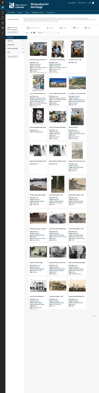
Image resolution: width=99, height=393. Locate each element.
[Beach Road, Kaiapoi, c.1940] (57, 184)
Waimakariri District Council (40, 99)
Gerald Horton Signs (39, 101)
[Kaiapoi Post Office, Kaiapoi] (38, 251)
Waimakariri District (37, 12)
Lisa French (56, 131)
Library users (37, 65)
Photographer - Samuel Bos (41, 98)
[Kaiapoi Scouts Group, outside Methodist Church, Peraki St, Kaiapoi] (38, 218)
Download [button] (50, 28)
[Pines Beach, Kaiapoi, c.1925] (57, 285)
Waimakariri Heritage (78, 167)
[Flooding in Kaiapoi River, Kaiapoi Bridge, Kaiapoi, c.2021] (38, 184)
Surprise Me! (50, 12)
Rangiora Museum (38, 131)
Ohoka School (57, 133)
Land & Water (11, 12)
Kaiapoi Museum (38, 302)
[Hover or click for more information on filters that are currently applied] (17, 29)
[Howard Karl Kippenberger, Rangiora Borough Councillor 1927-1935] (38, 116)
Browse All (3, 8)
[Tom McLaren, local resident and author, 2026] (57, 49)
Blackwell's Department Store (61, 268)
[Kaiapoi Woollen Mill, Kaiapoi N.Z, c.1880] (77, 285)
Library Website (71, 2)
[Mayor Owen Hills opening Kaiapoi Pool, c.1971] (77, 251)
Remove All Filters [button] (12, 32)
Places (27, 12)
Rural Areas (79, 101)
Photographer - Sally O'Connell (61, 98)
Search (2, 14)
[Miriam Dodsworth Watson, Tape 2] (57, 150)
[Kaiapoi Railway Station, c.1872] (77, 184)
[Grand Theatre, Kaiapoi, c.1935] (77, 218)
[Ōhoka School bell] (77, 116)
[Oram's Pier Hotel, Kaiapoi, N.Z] (38, 285)
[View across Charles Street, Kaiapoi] (57, 218)
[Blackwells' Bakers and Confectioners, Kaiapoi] (57, 251)
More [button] (3, 34)
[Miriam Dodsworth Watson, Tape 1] (38, 150)
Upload (2, 29)
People (20, 12)
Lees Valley (85, 101)
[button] (63, 28)
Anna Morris (76, 98)
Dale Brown (76, 165)
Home (3, 3)
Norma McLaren (57, 64)
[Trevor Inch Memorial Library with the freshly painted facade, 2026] (57, 82)
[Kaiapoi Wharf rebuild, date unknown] (77, 150)
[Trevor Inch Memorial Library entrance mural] (38, 82)
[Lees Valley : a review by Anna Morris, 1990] (77, 82)
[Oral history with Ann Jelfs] (77, 49)
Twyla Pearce (37, 64)
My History (3, 19)
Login (3, 24)
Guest (84, 2)
